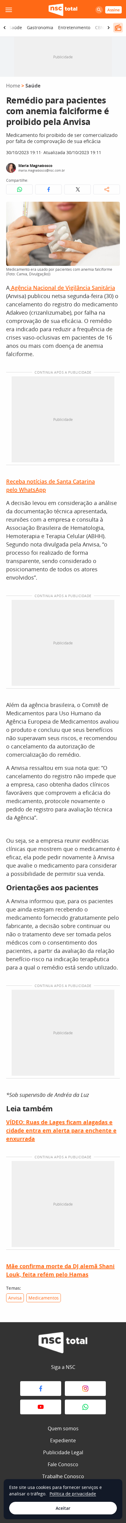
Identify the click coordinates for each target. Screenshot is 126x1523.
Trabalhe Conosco (63, 1476)
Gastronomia (40, 27)
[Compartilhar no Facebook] (48, 189)
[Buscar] (99, 10)
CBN (99, 27)
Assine (113, 10)
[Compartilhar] (106, 189)
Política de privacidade (73, 1494)
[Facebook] (40, 1388)
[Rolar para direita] (109, 27)
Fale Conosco (63, 1464)
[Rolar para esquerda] (5, 27)
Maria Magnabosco (35, 165)
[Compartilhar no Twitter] (77, 189)
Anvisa (15, 1298)
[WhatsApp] (85, 1407)
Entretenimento (74, 27)
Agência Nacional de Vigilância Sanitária (62, 287)
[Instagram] (85, 1388)
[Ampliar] (112, 210)
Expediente (63, 1440)
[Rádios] (118, 28)
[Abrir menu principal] (8, 10)
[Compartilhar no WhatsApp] (19, 189)
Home (13, 85)
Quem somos (63, 1428)
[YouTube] (40, 1407)
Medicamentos (43, 1298)
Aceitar (63, 1508)
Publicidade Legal (63, 1452)
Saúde (15, 27)
